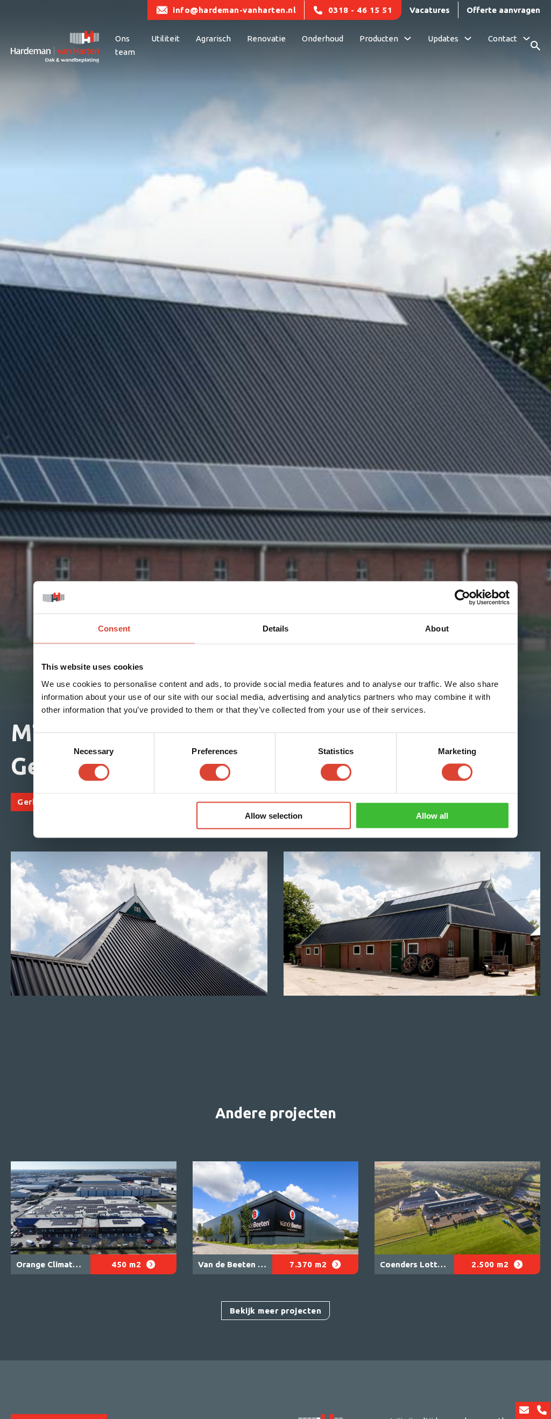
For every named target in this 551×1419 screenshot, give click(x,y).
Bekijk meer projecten (276, 1310)
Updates (443, 38)
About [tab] (437, 628)
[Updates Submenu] (468, 39)
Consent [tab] (114, 628)
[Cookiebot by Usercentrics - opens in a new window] (462, 598)
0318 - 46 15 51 (360, 10)
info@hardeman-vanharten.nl (234, 10)
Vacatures (429, 10)
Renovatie (266, 38)
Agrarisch (213, 38)
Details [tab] (276, 628)
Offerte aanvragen (503, 10)
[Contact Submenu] (526, 39)
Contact (502, 38)
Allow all (432, 815)
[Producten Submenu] (408, 39)
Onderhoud (322, 38)
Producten (378, 38)
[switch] (215, 772)
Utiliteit (165, 38)
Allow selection (273, 815)
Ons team (125, 45)
